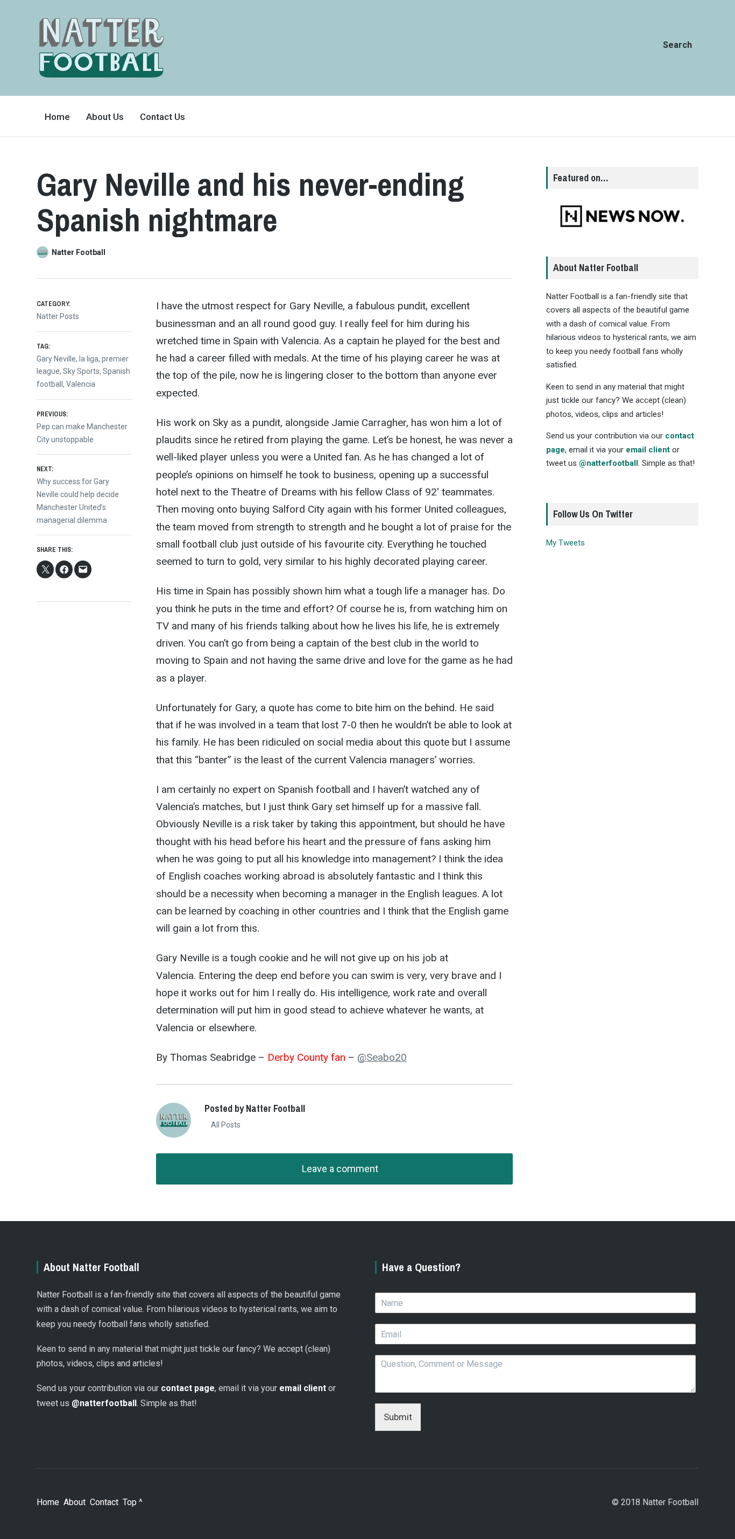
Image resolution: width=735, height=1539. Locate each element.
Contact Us (162, 116)
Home (57, 116)
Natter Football (78, 252)
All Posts (225, 1124)
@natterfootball (608, 463)
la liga (88, 358)
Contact (104, 1502)
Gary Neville (56, 358)
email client (648, 450)
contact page (188, 1388)
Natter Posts (58, 316)
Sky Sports (81, 371)
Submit (398, 1417)
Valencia (80, 384)
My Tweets (565, 543)
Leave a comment (339, 1168)
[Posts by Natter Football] (44, 252)
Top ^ (133, 1502)
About (74, 1502)
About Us (105, 116)
